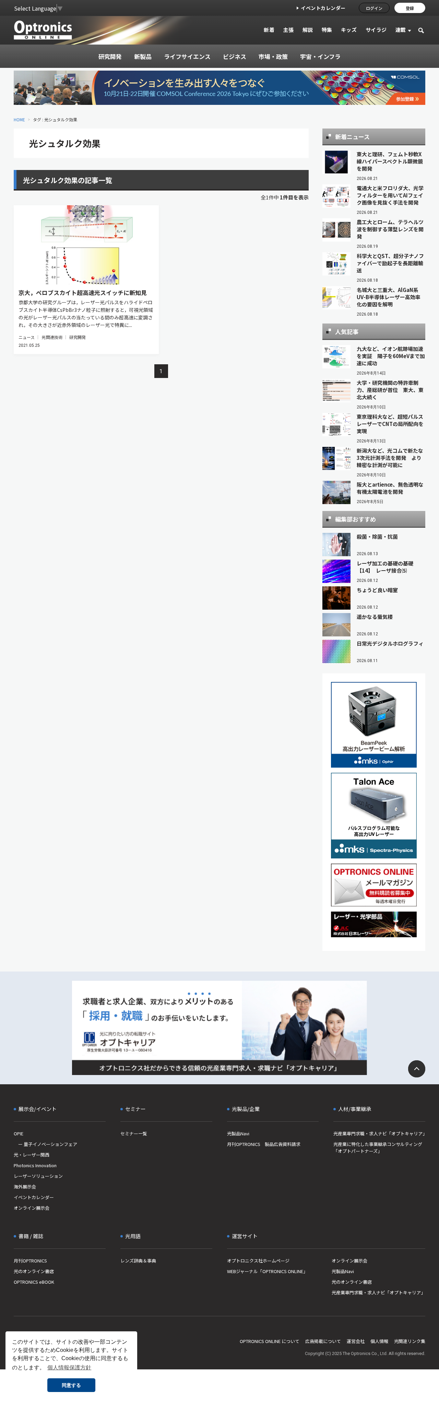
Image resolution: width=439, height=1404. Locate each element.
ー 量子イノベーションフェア (45, 1144)
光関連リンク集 (409, 1341)
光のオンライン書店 (34, 1271)
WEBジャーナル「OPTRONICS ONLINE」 (267, 1271)
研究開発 (77, 337)
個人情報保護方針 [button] (69, 1367)
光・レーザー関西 (31, 1154)
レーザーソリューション (38, 1176)
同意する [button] (71, 1385)
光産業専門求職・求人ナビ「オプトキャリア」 (379, 1133)
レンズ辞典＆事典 (138, 1260)
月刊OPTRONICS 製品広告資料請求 (263, 1144)
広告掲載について (323, 1341)
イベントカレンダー (323, 7)
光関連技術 (51, 337)
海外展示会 (25, 1186)
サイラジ (376, 29)
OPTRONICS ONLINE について (269, 1341)
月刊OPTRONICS (30, 1260)
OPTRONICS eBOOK (34, 1282)
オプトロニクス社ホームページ (258, 1260)
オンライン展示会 (31, 1208)
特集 (327, 29)
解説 (307, 29)
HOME (19, 119)
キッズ (349, 29)
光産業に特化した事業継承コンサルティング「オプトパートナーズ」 (377, 1147)
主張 (288, 29)
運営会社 (356, 1341)
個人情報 (379, 1341)
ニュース (27, 337)
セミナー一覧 (133, 1133)
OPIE (18, 1133)
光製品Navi (238, 1133)
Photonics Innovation (35, 1165)
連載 (400, 29)
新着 (269, 29)
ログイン (374, 8)
